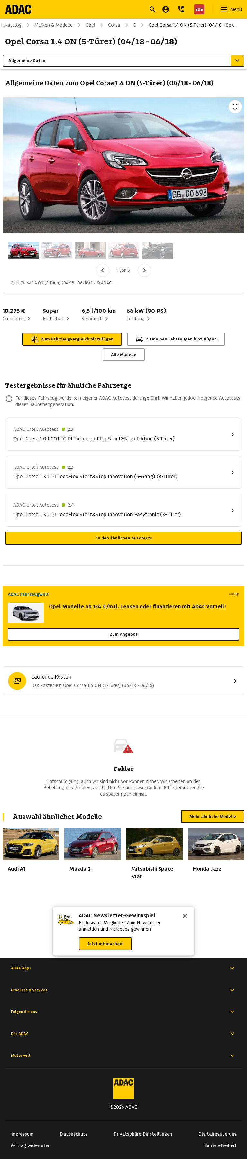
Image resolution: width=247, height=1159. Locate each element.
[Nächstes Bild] (144, 270)
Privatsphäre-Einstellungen (143, 1134)
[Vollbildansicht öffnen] (235, 106)
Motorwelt (21, 1055)
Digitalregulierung (217, 1134)
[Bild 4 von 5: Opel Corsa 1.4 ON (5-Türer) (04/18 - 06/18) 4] (123, 250)
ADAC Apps (21, 968)
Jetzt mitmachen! (105, 943)
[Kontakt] (181, 9)
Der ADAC (19, 1033)
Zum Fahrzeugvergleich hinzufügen (77, 339)
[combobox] (116, 10)
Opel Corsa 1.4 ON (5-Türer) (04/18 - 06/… (193, 25)
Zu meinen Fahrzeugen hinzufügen (181, 339)
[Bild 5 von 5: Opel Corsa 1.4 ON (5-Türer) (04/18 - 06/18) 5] (157, 250)
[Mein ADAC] (165, 9)
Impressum (22, 1134)
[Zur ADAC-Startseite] (18, 9)
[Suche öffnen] (152, 9)
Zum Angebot (123, 634)
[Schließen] (185, 916)
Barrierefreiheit (220, 1145)
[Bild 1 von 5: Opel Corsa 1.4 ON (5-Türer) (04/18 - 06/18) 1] (23, 250)
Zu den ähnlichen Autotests (123, 538)
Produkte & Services (29, 990)
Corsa (114, 25)
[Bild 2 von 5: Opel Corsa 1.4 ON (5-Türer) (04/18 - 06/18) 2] (56, 250)
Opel (90, 25)
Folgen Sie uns (24, 1012)
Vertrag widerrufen (30, 1145)
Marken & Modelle (53, 25)
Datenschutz (73, 1134)
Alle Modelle (123, 354)
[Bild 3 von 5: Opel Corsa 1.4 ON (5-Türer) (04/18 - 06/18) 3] (90, 250)
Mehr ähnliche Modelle (212, 816)
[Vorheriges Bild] (102, 270)
